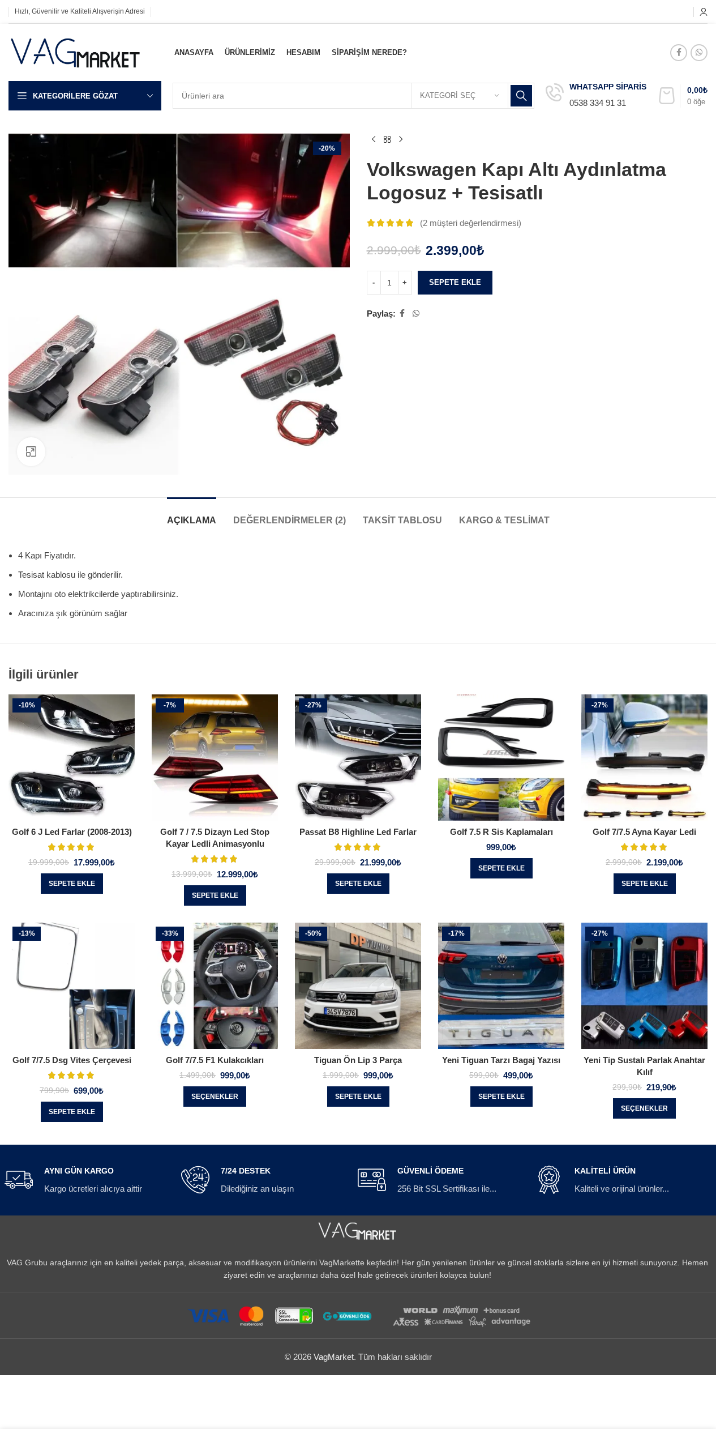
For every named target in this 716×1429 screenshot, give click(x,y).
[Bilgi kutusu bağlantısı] (596, 96)
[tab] (191, 514)
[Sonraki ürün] (401, 140)
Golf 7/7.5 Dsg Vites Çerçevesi (71, 1060)
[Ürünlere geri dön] (387, 140)
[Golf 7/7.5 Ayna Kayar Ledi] (644, 757)
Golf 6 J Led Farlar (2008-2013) (72, 832)
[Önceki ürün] (373, 140)
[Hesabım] (703, 12)
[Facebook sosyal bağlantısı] (678, 52)
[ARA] (521, 95)
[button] (72, 883)
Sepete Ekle (455, 282)
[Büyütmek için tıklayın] (31, 451)
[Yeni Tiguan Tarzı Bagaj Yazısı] (501, 986)
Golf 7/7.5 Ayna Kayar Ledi (644, 832)
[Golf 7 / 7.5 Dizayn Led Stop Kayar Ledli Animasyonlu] (215, 757)
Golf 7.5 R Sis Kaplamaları (501, 832)
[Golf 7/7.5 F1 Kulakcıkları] (215, 986)
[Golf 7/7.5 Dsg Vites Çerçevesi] (71, 986)
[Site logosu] (75, 51)
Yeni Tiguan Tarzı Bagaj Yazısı (501, 1060)
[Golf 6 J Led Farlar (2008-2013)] (71, 757)
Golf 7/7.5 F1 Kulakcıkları (215, 1060)
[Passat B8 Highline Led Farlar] (358, 757)
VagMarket (334, 1357)
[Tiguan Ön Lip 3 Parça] (358, 986)
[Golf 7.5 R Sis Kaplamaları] (501, 757)
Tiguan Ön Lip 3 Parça (358, 1060)
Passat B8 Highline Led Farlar (358, 832)
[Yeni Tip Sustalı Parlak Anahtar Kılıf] (644, 986)
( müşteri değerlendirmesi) (470, 223)
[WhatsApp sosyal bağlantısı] (699, 52)
